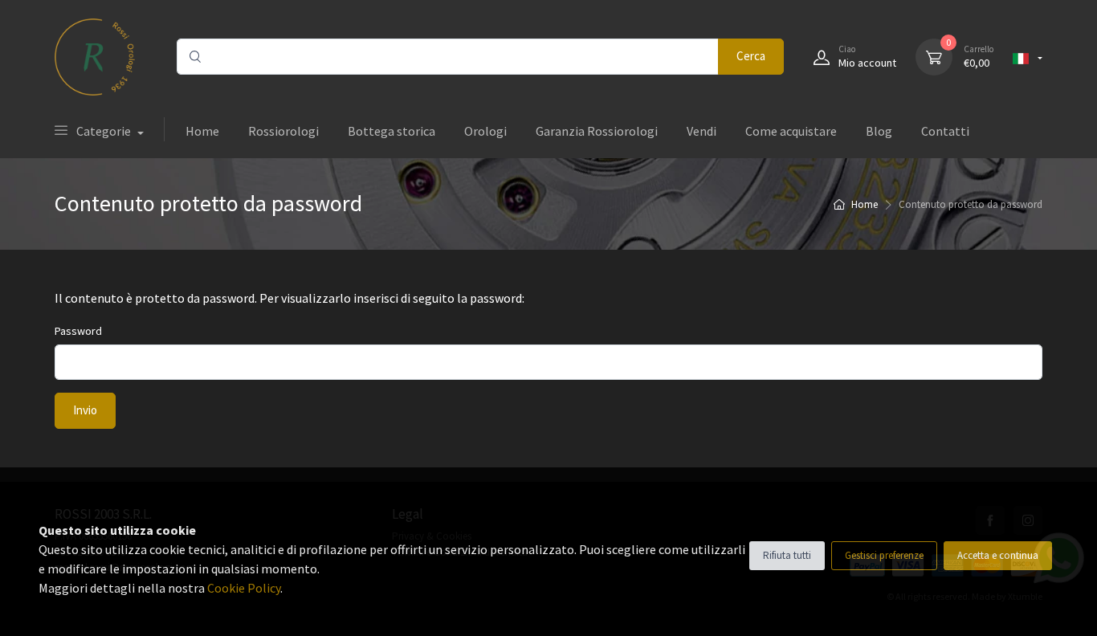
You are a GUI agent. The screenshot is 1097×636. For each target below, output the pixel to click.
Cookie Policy (243, 588)
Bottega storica (391, 131)
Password (78, 331)
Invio (85, 410)
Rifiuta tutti (787, 555)
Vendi (701, 131)
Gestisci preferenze (884, 555)
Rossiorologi (283, 131)
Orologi (485, 131)
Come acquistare (791, 131)
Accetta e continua (997, 555)
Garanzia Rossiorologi (597, 131)
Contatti (945, 131)
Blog (879, 131)
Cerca (750, 55)
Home (202, 131)
